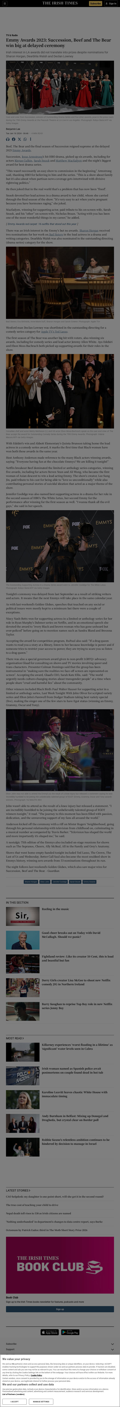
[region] (60, 1380)
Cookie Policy (36, 1375)
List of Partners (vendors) (13, 1394)
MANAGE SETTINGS (41, 1402)
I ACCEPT (14, 1402)
